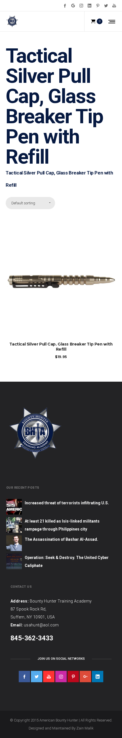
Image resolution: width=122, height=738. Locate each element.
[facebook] (24, 676)
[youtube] (48, 676)
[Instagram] (81, 5)
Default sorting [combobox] (23, 203)
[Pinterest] (98, 5)
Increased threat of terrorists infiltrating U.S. (67, 503)
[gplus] (85, 676)
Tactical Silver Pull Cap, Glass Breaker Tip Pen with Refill (60, 346)
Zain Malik (85, 728)
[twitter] (36, 676)
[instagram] (61, 676)
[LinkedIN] (89, 5)
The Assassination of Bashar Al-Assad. (61, 539)
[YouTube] (114, 5)
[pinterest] (73, 676)
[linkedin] (97, 676)
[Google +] (73, 5)
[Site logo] (12, 21)
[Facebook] (65, 5)
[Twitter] (106, 5)
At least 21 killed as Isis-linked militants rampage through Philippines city (62, 525)
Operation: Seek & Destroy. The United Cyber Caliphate (67, 561)
